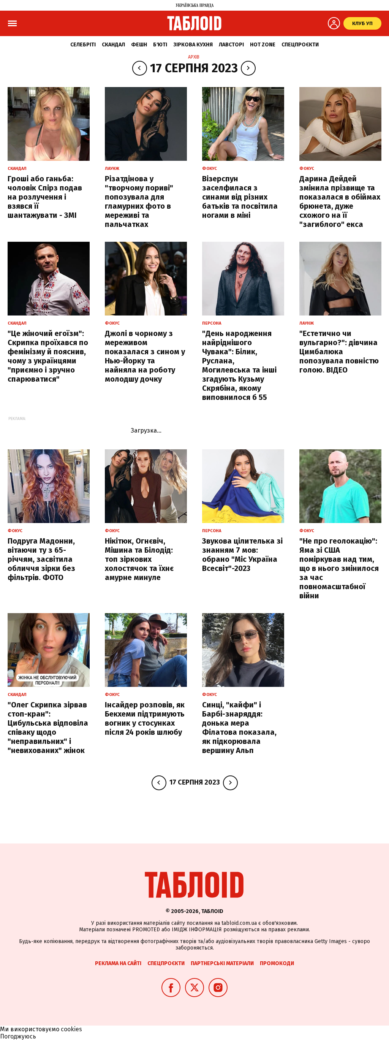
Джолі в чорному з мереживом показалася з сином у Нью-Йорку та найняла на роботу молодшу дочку (145, 356)
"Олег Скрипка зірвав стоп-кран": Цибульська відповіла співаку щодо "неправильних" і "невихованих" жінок (48, 727)
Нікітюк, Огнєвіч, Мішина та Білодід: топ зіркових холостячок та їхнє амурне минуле (139, 559)
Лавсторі (231, 44)
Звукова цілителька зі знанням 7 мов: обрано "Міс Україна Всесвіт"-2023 (242, 554)
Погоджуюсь (18, 1036)
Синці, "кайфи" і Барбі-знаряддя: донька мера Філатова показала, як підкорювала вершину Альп (239, 727)
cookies (71, 1029)
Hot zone (262, 44)
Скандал (113, 44)
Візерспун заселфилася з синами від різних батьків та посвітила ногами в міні (240, 197)
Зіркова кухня (193, 44)
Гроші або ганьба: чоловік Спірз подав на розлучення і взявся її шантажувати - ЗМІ (45, 197)
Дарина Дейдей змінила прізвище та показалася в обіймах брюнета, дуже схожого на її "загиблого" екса (339, 201)
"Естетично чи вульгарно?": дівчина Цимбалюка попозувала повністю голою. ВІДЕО (339, 351)
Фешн (139, 44)
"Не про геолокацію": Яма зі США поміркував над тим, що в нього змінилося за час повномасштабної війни (339, 568)
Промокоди (277, 963)
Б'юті (160, 44)
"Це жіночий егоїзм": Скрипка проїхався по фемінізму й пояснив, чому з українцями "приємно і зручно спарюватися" (48, 356)
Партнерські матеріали (222, 963)
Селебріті (83, 44)
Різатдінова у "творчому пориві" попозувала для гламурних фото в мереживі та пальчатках (139, 201)
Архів (193, 57)
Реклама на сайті (118, 963)
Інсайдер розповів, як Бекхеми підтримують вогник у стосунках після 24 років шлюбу (145, 718)
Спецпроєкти (300, 44)
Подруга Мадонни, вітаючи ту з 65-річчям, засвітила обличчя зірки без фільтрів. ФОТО (41, 559)
